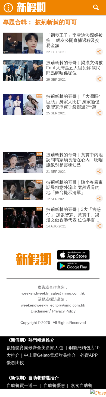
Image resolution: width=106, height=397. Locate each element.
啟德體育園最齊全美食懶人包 (35, 347)
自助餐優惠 (54, 385)
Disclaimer (40, 311)
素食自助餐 (81, 385)
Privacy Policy (64, 311)
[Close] (98, 393)
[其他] (99, 54)
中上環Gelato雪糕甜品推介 (50, 355)
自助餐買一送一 (22, 385)
